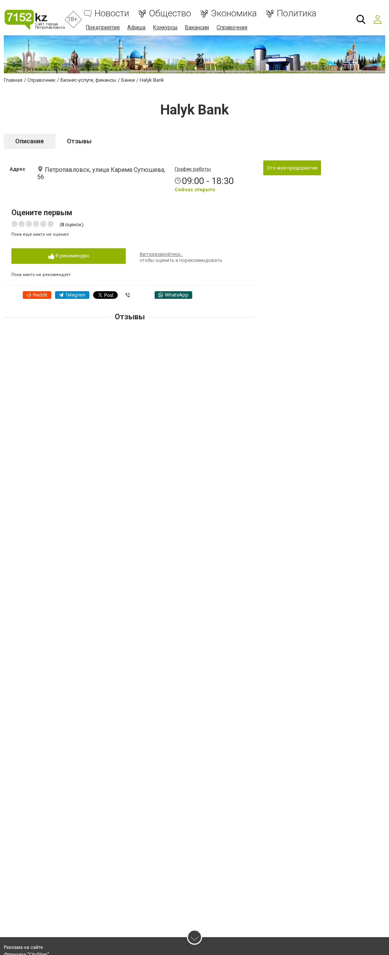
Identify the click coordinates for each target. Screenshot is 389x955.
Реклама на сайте (23, 947)
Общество (170, 13)
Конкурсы (165, 27)
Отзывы (79, 141)
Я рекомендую (71, 256)
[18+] (34, 19)
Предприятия (103, 27)
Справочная (232, 27)
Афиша (136, 27)
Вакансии (197, 27)
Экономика (234, 13)
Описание (29, 141)
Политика (296, 13)
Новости (112, 13)
